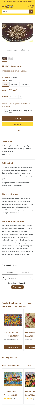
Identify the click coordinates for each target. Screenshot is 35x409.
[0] (32, 6)
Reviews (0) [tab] (9, 272)
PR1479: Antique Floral (11, 332)
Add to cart (17, 118)
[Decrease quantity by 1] (11, 97)
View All (30, 303)
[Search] (31, 12)
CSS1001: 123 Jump (10, 391)
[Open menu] (3, 6)
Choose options (13, 347)
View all (30, 365)
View (10, 112)
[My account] (28, 6)
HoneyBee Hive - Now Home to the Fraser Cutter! (17, 1)
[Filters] (4, 278)
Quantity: (5, 96)
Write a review (17, 287)
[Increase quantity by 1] (20, 97)
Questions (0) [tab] (25, 272)
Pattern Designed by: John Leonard (14, 71)
